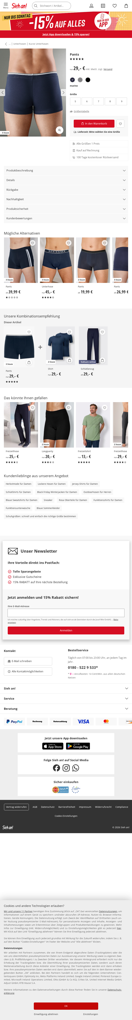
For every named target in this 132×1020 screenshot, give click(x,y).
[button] (6, 6)
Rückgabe (12, 190)
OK (66, 1005)
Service (9, 698)
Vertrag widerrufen (16, 806)
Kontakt (10, 651)
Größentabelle (81, 111)
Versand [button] (108, 69)
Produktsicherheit (17, 209)
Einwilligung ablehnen (46, 1014)
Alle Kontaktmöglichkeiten (27, 671)
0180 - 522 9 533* (83, 667)
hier (119, 928)
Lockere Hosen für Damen (52, 483)
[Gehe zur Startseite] (19, 6)
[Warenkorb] (126, 6)
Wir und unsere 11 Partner (18, 911)
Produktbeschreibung (19, 170)
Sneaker (48, 500)
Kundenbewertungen (19, 218)
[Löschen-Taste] (67, 5)
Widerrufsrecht (103, 806)
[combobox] (56, 6)
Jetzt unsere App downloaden (66, 738)
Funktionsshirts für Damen (108, 500)
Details (10, 180)
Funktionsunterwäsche (18, 508)
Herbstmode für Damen (18, 483)
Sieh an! (9, 688)
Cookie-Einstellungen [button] (66, 815)
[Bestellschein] (103, 6)
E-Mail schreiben (20, 662)
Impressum (85, 806)
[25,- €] (21, 425)
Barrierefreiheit (66, 806)
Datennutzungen (108, 911)
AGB (35, 806)
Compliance (121, 806)
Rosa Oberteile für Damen (73, 500)
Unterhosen (19, 43)
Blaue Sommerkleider (48, 508)
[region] (66, 960)
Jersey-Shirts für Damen (85, 483)
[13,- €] (93, 425)
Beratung (10, 709)
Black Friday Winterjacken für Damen (57, 492)
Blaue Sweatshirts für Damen (21, 500)
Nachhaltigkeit (15, 199)
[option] (72, 79)
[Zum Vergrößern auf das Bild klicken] (59, 130)
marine (74, 85)
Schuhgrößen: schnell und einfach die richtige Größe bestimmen (41, 516)
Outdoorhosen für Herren (97, 492)
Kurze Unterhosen (38, 43)
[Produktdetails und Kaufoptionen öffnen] (29, 362)
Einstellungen (90, 1014)
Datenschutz (48, 806)
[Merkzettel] (114, 6)
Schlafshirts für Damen (18, 492)
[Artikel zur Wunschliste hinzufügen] (120, 124)
